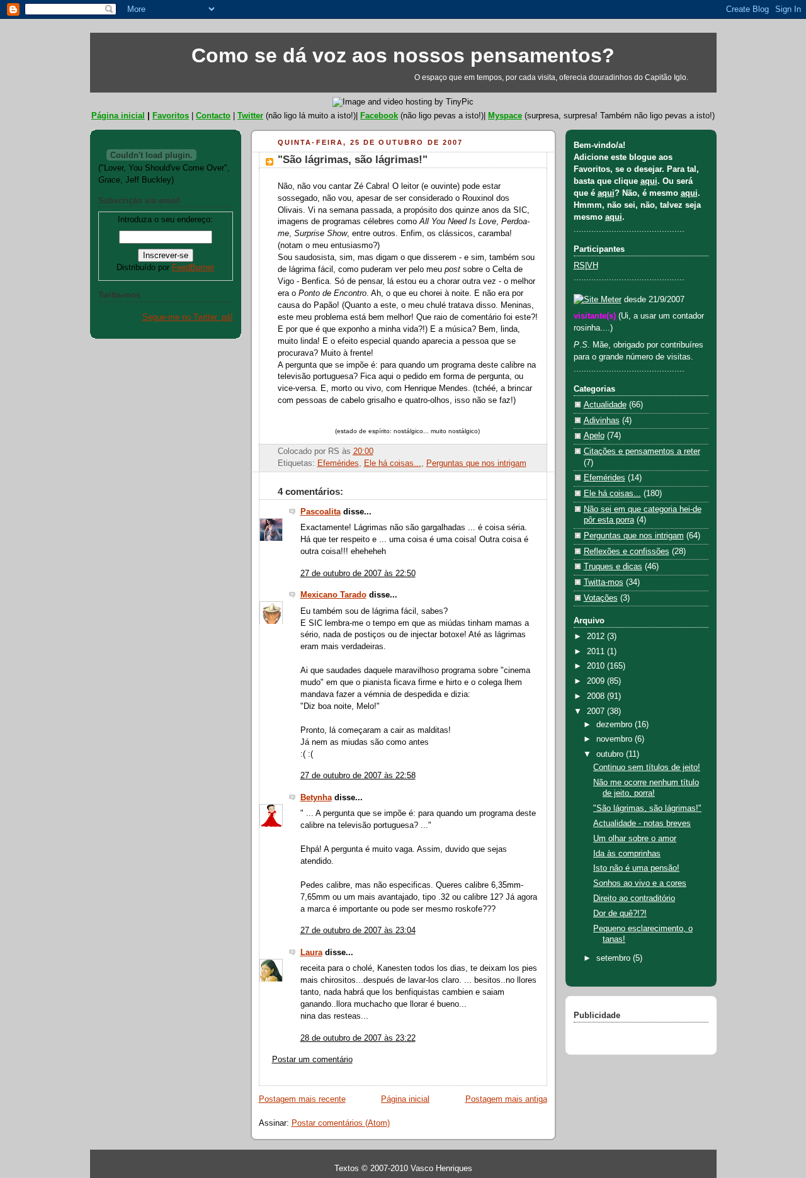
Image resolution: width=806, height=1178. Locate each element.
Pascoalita (320, 511)
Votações (601, 598)
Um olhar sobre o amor (634, 838)
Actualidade (605, 404)
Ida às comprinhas (627, 853)
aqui (648, 181)
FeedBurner (193, 267)
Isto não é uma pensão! (636, 868)
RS (579, 265)
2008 (597, 696)
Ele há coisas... (392, 463)
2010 (597, 666)
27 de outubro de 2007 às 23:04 (358, 930)
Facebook (379, 115)
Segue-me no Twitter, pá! (187, 317)
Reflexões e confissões (626, 551)
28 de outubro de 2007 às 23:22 (358, 1038)
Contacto (213, 115)
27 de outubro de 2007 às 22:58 (358, 775)
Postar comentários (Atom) (341, 1123)
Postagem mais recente (302, 1099)
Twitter (250, 115)
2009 (597, 681)
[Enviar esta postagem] (377, 451)
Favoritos (170, 115)
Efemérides (338, 463)
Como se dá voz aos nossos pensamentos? (403, 55)
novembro (615, 739)
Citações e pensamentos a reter (642, 451)
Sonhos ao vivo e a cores (639, 883)
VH (592, 265)
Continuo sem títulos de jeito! (646, 767)
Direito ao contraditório (634, 898)
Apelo (594, 435)
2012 (597, 636)
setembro (614, 958)
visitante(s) (596, 316)
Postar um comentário (312, 1059)
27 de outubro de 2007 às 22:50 (358, 573)
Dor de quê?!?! (620, 913)
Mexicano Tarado (333, 595)
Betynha (316, 797)
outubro (611, 754)
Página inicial (118, 115)
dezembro (615, 724)
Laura (311, 952)
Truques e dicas (613, 566)
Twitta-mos (603, 582)
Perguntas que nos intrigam (476, 463)
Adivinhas (602, 420)
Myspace (505, 115)
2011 (597, 651)
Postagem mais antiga (506, 1099)
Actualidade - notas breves (642, 823)
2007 (597, 711)
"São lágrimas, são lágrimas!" (353, 160)
